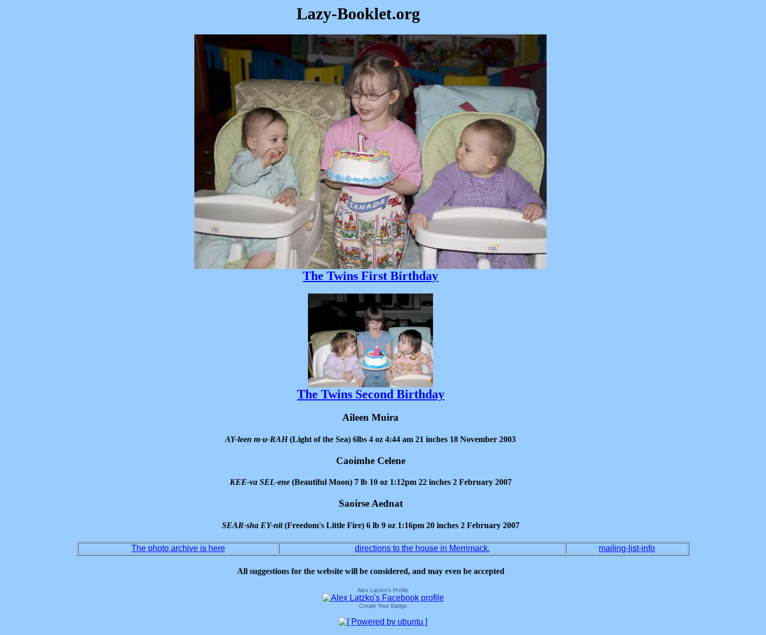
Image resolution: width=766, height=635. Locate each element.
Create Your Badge (383, 606)
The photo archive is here (178, 548)
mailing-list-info (627, 548)
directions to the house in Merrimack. (422, 548)
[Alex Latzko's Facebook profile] (383, 597)
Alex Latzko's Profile (383, 590)
